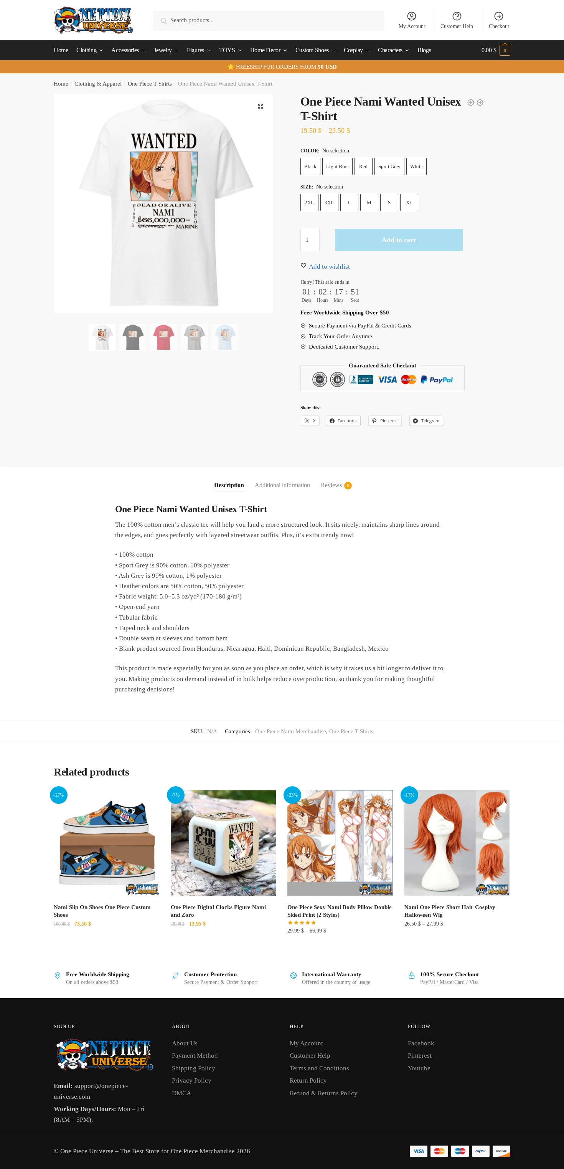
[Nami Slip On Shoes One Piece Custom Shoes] (106, 843)
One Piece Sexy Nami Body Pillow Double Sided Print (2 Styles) (339, 911)
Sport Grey (389, 166)
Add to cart (399, 240)
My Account (412, 26)
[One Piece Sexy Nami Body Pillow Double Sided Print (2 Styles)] (340, 843)
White (416, 166)
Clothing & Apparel (98, 84)
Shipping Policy (193, 1068)
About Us (185, 1043)
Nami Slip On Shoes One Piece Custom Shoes (102, 911)
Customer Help (456, 26)
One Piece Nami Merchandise (290, 731)
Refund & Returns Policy (324, 1093)
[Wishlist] (147, 801)
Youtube (419, 1068)
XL (409, 202)
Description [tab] (229, 485)
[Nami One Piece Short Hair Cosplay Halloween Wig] (457, 843)
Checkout (499, 26)
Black (310, 166)
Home (61, 84)
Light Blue (337, 166)
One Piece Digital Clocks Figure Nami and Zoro (218, 911)
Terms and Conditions (319, 1068)
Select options (106, 948)
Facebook (421, 1043)
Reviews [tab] (331, 485)
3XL (329, 202)
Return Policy (308, 1080)
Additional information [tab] (282, 485)
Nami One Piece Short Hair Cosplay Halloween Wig (449, 911)
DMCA (181, 1093)
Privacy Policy (191, 1080)
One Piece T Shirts (150, 84)
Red (363, 166)
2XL (309, 202)
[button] (260, 106)
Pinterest (420, 1055)
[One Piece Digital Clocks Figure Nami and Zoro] (223, 843)
